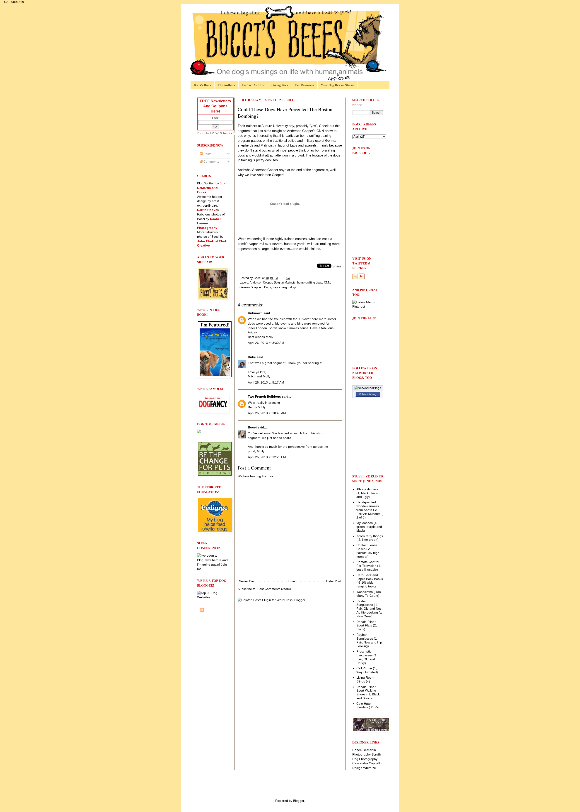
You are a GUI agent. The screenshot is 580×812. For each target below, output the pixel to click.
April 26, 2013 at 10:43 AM (267, 413)
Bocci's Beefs (202, 85)
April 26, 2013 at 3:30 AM (266, 343)
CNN (327, 282)
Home (290, 581)
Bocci (252, 427)
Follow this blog (367, 394)
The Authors (226, 85)
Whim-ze (369, 768)
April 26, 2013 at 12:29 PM (267, 457)
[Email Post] (288, 278)
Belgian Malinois (284, 282)
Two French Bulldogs (264, 396)
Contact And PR (253, 85)
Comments (211, 161)
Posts (207, 154)
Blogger (298, 800)
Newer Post (247, 581)
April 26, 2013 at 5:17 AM (266, 382)
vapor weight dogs (285, 287)
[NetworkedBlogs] (367, 388)
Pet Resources (304, 85)
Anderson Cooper (261, 282)
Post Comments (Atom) (274, 589)
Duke (252, 357)
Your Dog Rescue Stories (337, 85)
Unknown (255, 313)
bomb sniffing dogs (309, 282)
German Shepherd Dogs (255, 287)
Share (336, 266)
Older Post (333, 581)
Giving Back (279, 85)
